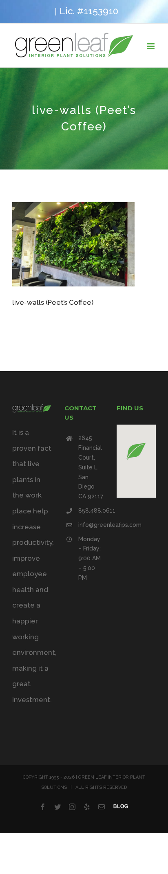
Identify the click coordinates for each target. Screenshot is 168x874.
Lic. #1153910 (89, 11)
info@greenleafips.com (91, 525)
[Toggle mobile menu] (151, 46)
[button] (136, 451)
